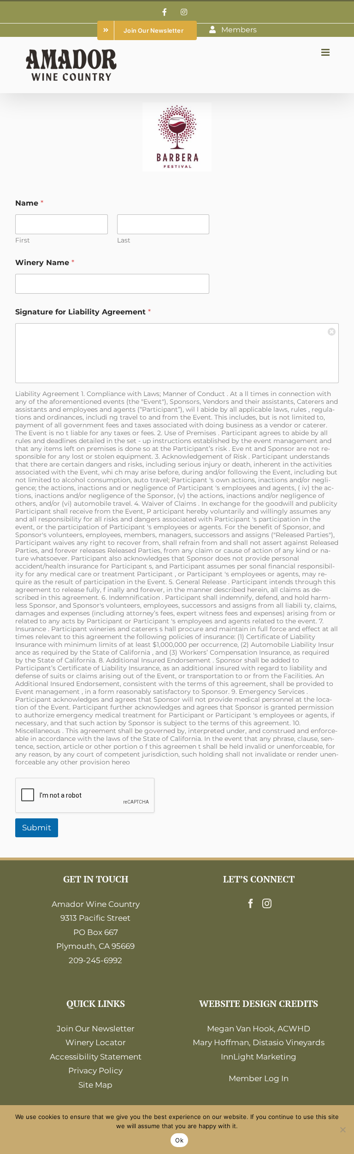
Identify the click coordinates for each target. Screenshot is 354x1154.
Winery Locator (95, 1042)
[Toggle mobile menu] (326, 52)
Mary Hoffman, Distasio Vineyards (258, 1042)
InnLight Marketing (258, 1056)
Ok (179, 1140)
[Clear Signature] (332, 330)
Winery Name (44, 262)
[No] (342, 1129)
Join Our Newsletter (96, 1028)
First (22, 240)
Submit (36, 827)
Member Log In (259, 1078)
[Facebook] (250, 903)
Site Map (95, 1084)
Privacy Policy (95, 1070)
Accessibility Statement (96, 1056)
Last (123, 240)
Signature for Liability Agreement (83, 312)
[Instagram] (266, 903)
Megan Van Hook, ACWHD (258, 1028)
